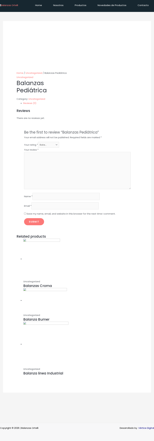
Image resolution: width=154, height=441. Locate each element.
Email (27, 205)
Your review (31, 149)
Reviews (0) (29, 103)
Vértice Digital (146, 428)
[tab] (80, 103)
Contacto (143, 5)
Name (28, 196)
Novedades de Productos (112, 5)
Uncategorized (34, 73)
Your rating (31, 144)
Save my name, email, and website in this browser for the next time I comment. (71, 213)
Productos (80, 5)
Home (38, 5)
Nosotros (58, 5)
